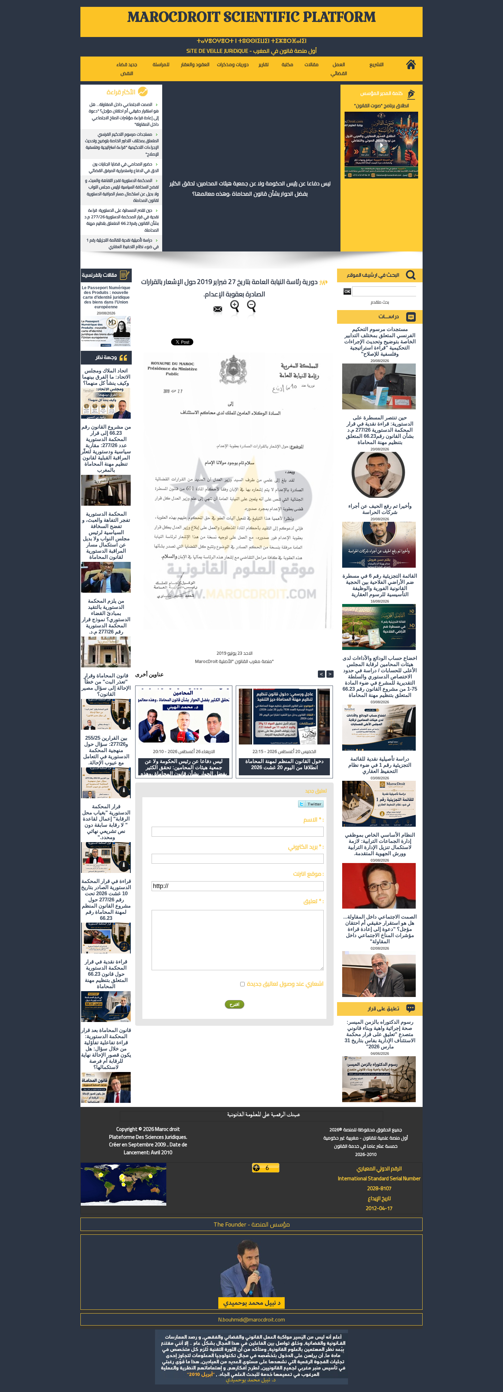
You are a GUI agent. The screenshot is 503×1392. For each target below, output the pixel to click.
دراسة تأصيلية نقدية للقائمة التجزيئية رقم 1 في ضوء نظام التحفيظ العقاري (122, 243)
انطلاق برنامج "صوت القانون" (381, 105)
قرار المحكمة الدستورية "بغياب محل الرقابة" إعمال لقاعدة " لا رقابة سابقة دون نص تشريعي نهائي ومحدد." (106, 821)
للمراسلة (161, 64)
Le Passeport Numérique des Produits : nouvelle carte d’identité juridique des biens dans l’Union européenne (106, 297)
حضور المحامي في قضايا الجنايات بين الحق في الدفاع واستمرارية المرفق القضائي (124, 167)
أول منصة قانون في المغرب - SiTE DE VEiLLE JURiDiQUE (251, 51)
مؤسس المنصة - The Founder (252, 1224)
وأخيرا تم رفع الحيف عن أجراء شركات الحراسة (380, 509)
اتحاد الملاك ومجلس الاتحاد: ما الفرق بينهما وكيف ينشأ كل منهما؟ (106, 377)
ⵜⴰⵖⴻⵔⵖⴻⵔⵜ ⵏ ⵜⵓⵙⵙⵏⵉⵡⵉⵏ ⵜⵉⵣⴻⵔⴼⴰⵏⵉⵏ (252, 41)
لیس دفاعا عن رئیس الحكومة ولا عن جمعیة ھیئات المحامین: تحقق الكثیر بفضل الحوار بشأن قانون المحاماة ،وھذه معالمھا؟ (250, 188)
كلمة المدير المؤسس (381, 93)
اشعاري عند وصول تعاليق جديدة (285, 983)
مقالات (312, 64)
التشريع (377, 64)
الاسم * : (314, 819)
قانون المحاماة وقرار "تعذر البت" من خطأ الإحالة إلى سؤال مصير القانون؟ (106, 685)
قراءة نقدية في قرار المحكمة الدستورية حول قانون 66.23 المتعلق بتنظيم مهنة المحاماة (106, 974)
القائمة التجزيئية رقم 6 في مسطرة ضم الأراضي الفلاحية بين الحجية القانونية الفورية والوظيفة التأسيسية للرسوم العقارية (380, 585)
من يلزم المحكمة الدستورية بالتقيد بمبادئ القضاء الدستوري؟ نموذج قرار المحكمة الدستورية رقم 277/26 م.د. (106, 616)
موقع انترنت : (308, 873)
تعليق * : (314, 901)
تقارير (264, 64)
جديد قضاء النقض (126, 69)
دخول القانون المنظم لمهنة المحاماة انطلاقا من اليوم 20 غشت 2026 (284, 764)
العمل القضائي (339, 69)
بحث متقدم (380, 302)
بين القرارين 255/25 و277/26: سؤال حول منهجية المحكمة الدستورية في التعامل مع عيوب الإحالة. (106, 750)
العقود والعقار (195, 64)
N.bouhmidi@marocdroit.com (251, 1319)
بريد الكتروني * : (306, 846)
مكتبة (287, 64)
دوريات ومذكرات (233, 64)
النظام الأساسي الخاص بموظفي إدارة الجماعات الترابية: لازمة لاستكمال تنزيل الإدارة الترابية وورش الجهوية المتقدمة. (380, 844)
